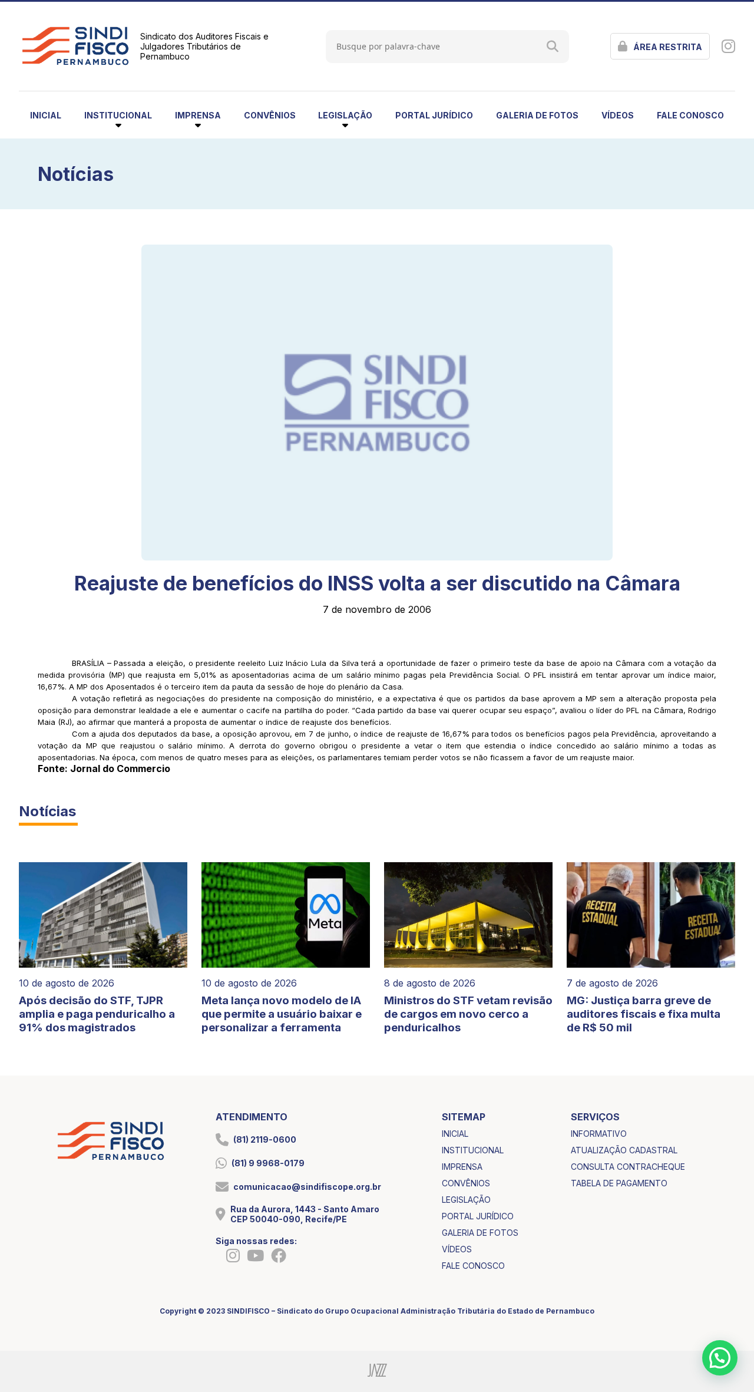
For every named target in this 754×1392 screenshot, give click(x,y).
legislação (466, 1200)
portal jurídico (434, 115)
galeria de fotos (537, 115)
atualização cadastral (624, 1150)
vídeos (617, 115)
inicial (45, 115)
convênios (270, 115)
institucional (473, 1150)
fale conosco (690, 115)
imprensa (462, 1167)
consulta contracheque (628, 1167)
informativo (599, 1134)
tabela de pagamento (619, 1183)
